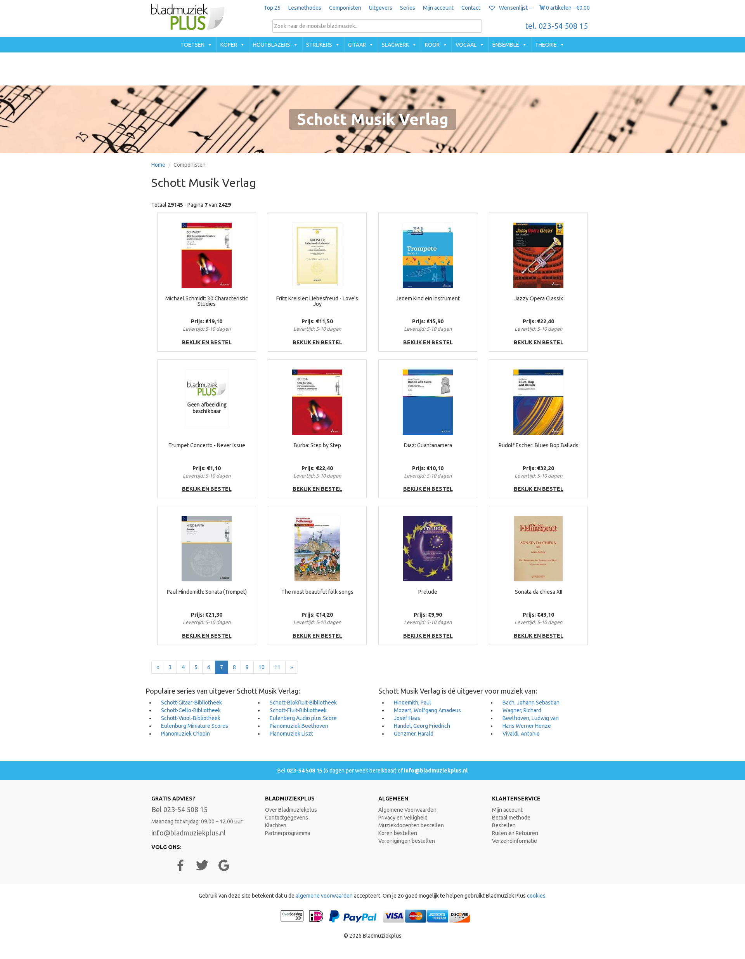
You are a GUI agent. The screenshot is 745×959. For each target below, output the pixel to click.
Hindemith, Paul (412, 702)
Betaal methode (511, 817)
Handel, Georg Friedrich (422, 726)
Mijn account (438, 8)
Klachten (275, 825)
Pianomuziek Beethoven (299, 726)
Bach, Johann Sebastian (531, 702)
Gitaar (357, 45)
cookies (536, 896)
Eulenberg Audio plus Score (303, 718)
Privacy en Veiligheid (403, 817)
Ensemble (505, 45)
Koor (432, 45)
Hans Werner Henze (526, 726)
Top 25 (272, 8)
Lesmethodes (304, 8)
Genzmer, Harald (413, 734)
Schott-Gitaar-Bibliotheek (191, 702)
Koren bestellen (397, 833)
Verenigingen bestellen (406, 841)
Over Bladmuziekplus (291, 810)
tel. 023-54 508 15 (556, 26)
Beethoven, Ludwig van (530, 718)
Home (158, 165)
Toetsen (192, 45)
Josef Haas (407, 718)
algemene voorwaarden (324, 896)
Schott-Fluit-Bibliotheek (298, 710)
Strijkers (319, 45)
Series (407, 8)
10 (261, 667)
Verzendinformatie (514, 841)
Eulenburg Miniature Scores (194, 726)
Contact (470, 8)
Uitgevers (380, 8)
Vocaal (466, 45)
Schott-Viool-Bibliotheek (190, 718)
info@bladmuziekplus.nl (436, 770)
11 (277, 667)
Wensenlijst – (515, 8)
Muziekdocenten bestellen (411, 825)
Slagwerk (395, 45)
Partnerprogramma (287, 833)
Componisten (345, 8)
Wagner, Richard (521, 710)
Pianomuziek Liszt (291, 734)
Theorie (546, 45)
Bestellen (504, 825)
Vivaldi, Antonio (521, 734)
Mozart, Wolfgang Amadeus (427, 710)
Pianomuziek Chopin (185, 734)
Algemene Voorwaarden (407, 810)
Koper (228, 45)
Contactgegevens (286, 817)
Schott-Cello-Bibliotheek (191, 710)
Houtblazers (271, 45)
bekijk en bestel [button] (207, 342)
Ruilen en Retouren (515, 833)
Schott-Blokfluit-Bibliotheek (303, 702)
